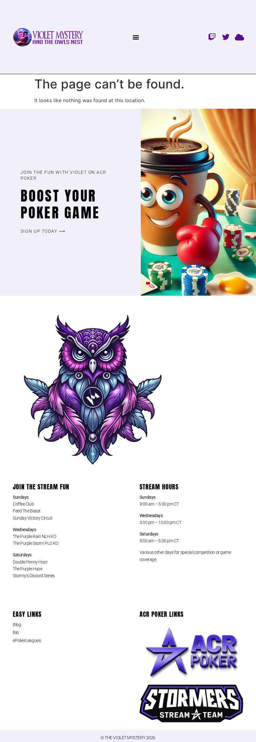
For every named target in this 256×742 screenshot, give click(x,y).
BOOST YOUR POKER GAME (60, 204)
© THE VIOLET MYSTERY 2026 (128, 737)
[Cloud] (239, 37)
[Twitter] (225, 37)
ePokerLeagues (27, 640)
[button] (136, 37)
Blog (17, 624)
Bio (16, 632)
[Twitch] (212, 37)
